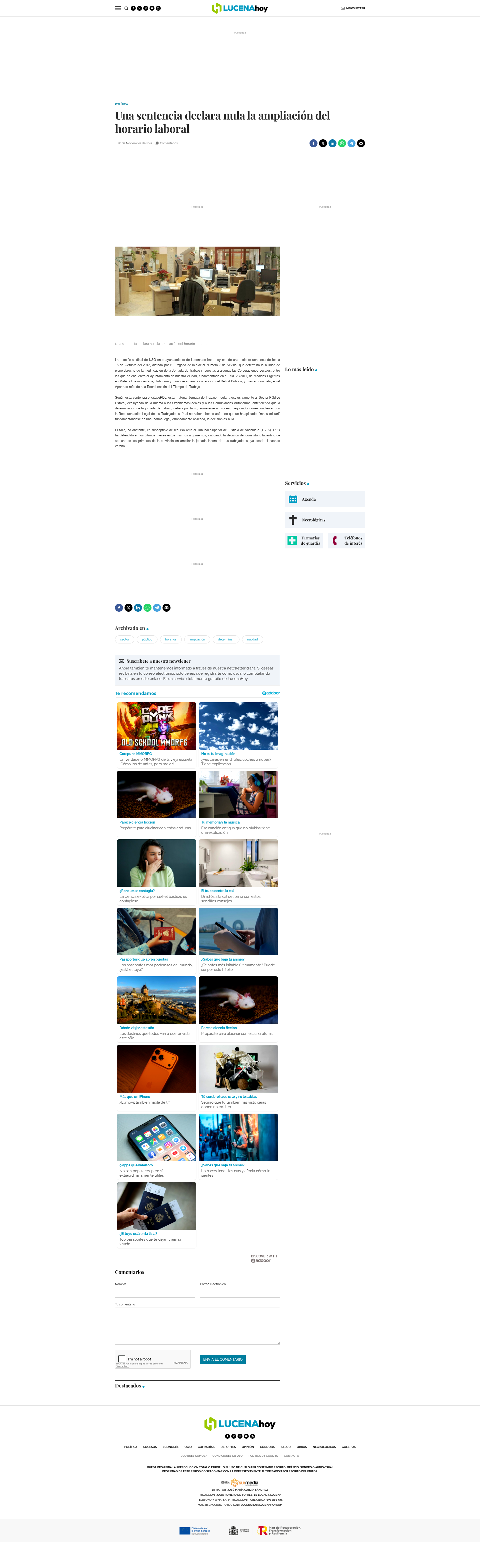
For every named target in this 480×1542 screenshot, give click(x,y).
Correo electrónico (213, 1284)
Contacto (291, 1455)
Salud (286, 1447)
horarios (170, 639)
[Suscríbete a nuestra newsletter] (197, 670)
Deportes (228, 1447)
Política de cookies (263, 1455)
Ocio (188, 1447)
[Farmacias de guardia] (304, 540)
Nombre (120, 1284)
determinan (226, 639)
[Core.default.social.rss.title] (158, 8)
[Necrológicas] (325, 520)
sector (124, 639)
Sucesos (150, 1447)
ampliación (197, 639)
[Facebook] (314, 143)
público (147, 639)
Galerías (349, 1447)
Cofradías (206, 1447)
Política (121, 104)
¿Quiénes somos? (193, 1455)
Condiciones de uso (227, 1455)
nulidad (252, 639)
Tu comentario (125, 1304)
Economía (170, 1447)
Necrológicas (324, 1447)
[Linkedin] (332, 143)
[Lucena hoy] (240, 1429)
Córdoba (267, 1447)
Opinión (248, 1447)
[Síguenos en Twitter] (139, 8)
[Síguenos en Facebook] (133, 8)
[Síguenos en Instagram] (145, 8)
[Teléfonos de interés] (346, 540)
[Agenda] (325, 499)
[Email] (361, 143)
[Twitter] (323, 143)
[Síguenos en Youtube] (152, 8)
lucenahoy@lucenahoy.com (261, 1504)
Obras (302, 1447)
